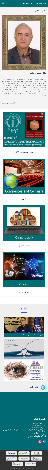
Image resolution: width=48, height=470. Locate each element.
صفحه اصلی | (38, 3)
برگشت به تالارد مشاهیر (8, 103)
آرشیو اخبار (35, 387)
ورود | (31, 3)
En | (44, 3)
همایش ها (24, 199)
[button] (5, 327)
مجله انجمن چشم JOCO (24, 152)
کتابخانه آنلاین (24, 245)
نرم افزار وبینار (24, 292)
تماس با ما (26, 3)
